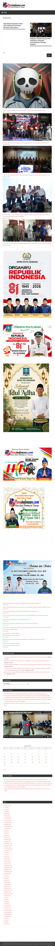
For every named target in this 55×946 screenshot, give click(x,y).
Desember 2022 (8, 888)
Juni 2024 (6, 854)
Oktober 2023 (7, 869)
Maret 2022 (7, 905)
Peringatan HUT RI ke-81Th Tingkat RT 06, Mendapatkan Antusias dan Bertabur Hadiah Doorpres (26, 142)
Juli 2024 (6, 852)
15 (39, 756)
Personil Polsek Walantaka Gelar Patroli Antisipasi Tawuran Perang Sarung (20, 611)
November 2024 (8, 845)
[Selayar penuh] (50, 736)
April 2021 (6, 923)
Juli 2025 (6, 830)
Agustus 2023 (7, 873)
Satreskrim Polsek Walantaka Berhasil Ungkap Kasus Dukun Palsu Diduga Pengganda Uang (24, 110)
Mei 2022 (6, 901)
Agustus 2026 (7, 805)
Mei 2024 (6, 856)
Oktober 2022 (7, 892)
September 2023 (8, 871)
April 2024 (6, 858)
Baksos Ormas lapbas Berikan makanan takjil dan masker (16, 619)
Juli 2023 (6, 875)
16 (46, 756)
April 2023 (6, 880)
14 (32, 756)
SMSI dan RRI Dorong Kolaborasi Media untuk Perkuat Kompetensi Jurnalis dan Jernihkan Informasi (26, 175)
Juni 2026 (6, 809)
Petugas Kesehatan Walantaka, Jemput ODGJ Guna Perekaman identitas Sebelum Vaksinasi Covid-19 (27, 607)
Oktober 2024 (7, 847)
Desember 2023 (8, 865)
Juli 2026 (6, 807)
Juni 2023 (6, 877)
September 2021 (8, 914)
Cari (4, 52)
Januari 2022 (7, 908)
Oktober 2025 (7, 824)
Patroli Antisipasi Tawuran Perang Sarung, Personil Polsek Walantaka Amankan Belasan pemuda (25, 615)
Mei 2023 (6, 878)
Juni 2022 (6, 899)
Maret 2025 (7, 837)
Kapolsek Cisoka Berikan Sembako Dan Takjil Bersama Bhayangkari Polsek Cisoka (22, 603)
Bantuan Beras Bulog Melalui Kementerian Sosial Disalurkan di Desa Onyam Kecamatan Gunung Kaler (27, 243)
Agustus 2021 (7, 916)
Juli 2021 (6, 918)
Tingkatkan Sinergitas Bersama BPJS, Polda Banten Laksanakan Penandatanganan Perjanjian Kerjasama (40, 41)
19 (18, 759)
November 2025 (8, 822)
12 (18, 756)
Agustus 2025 (7, 828)
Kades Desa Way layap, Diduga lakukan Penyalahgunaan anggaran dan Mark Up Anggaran (24, 639)
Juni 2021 (6, 920)
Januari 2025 (7, 841)
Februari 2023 (7, 884)
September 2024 (8, 848)
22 (39, 759)
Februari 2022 (7, 907)
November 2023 (8, 867)
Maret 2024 (7, 860)
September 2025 (8, 826)
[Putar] (5, 736)
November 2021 (8, 912)
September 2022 (8, 893)
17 (4, 759)
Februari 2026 (7, 817)
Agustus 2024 (7, 850)
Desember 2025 (8, 820)
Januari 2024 (7, 863)
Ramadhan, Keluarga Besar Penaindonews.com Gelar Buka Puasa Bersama (20, 623)
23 (46, 759)
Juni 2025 (6, 832)
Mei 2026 (6, 811)
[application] (27, 724)
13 (25, 756)
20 (25, 759)
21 (32, 759)
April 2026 (6, 813)
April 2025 (6, 835)
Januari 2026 (7, 818)
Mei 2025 (6, 833)
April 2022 (6, 903)
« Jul (4, 769)
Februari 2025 (7, 839)
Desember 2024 (8, 843)
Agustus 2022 (7, 895)
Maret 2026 (7, 815)
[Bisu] (47, 736)
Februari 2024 (7, 862)
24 (4, 762)
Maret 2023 (7, 882)
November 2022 (8, 890)
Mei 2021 (6, 922)
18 (11, 759)
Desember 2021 (8, 910)
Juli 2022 (6, 897)
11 (11, 756)
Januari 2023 (7, 886)
